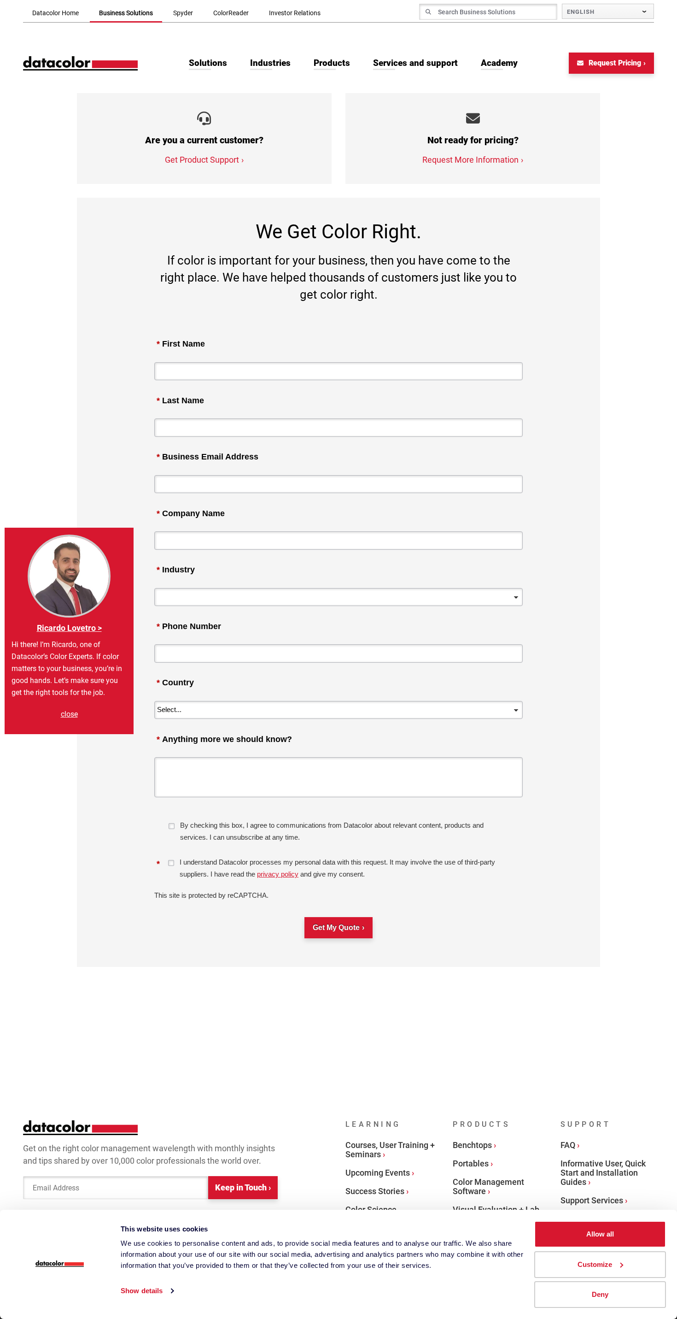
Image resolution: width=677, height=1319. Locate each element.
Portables (471, 1163)
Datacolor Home (55, 13)
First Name (181, 343)
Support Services (591, 1200)
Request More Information (470, 160)
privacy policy (277, 874)
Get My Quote (336, 927)
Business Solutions (126, 13)
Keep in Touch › (243, 1187)
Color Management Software (488, 1186)
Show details (142, 1291)
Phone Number (189, 626)
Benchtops (472, 1145)
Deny (600, 1294)
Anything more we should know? (224, 739)
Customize (595, 1264)
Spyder (183, 13)
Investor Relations (295, 13)
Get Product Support (202, 160)
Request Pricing (614, 63)
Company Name (191, 513)
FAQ (567, 1145)
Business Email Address (207, 456)
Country (175, 682)
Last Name (180, 400)
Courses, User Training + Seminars (390, 1149)
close (69, 714)
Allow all (600, 1234)
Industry (176, 569)
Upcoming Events (377, 1173)
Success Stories (374, 1191)
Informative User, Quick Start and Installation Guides (603, 1173)
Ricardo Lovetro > (69, 628)
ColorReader (231, 13)
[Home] (80, 63)
